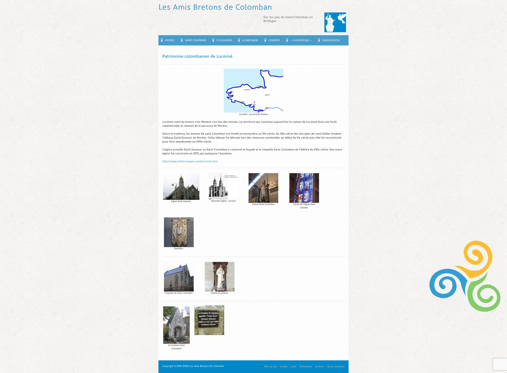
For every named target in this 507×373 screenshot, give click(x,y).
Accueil (169, 40)
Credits (284, 366)
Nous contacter (336, 366)
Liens (293, 366)
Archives (319, 366)
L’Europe (274, 40)
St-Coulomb (224, 40)
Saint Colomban (195, 40)
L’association (330, 40)
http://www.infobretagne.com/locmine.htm (190, 161)
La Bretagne (250, 40)
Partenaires (305, 366)
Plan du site (270, 366)
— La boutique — (301, 40)
